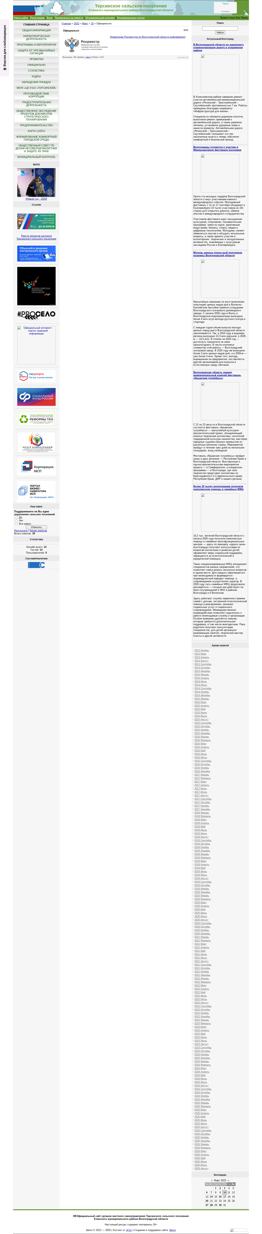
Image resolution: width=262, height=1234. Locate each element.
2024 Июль (200, 1082)
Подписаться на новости (69, 17)
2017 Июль (200, 792)
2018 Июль (200, 833)
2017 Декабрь (202, 809)
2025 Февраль (202, 1106)
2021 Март (200, 944)
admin (88, 57)
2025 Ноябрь (201, 1137)
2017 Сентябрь (203, 798)
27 (207, 1205)
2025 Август (201, 1127)
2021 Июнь (200, 954)
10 (92, 23)
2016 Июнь (200, 754)
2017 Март (200, 781)
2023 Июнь (200, 1037)
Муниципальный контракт (100, 17)
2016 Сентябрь (203, 760)
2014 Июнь (200, 681)
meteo (225, 11)
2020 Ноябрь (201, 930)
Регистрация (37, 17)
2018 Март (200, 819)
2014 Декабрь (202, 695)
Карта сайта (21, 17)
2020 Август (201, 919)
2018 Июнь (200, 830)
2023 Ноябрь (201, 1054)
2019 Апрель (201, 864)
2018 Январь (201, 812)
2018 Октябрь (202, 843)
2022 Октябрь (202, 1009)
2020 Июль (200, 916)
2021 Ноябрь (201, 971)
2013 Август (201, 660)
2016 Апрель (201, 747)
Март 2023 (220, 1180)
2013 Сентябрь (203, 664)
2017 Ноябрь (201, 805)
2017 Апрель (201, 785)
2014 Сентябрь (203, 688)
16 (220, 1196)
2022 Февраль (202, 982)
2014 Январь (201, 674)
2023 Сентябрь (203, 1047)
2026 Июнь (200, 1161)
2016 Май (199, 750)
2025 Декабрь (202, 1140)
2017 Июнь (200, 788)
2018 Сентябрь (203, 840)
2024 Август (201, 1085)
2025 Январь (201, 1102)
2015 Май (199, 709)
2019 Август (201, 878)
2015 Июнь (200, 712)
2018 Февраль (202, 816)
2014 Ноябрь (201, 691)
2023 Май (199, 1033)
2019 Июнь (200, 871)
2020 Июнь (200, 912)
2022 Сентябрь (203, 1006)
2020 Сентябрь (203, 923)
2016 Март (200, 743)
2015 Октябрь (202, 726)
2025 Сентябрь (203, 1130)
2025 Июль (200, 1123)
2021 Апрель (201, 947)
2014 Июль (200, 684)
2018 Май (199, 826)
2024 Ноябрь (201, 1096)
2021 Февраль (202, 940)
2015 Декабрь (202, 733)
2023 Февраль (202, 1023)
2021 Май (199, 950)
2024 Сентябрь (203, 1089)
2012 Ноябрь (201, 650)
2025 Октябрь (202, 1133)
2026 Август (201, 1168)
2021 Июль (200, 957)
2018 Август (201, 836)
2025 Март (200, 1109)
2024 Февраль (202, 1064)
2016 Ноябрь (201, 767)
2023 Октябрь (202, 1051)
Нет (21, 520)
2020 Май (199, 909)
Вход (50, 17)
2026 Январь (201, 1144)
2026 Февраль (202, 1147)
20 (207, 1200)
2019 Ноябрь (201, 888)
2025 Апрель (201, 1113)
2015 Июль (200, 716)
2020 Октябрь (202, 926)
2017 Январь (201, 774)
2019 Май (199, 868)
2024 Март (200, 1068)
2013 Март (200, 653)
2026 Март (200, 1151)
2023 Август (201, 1044)
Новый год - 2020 (36, 198)
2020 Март (200, 902)
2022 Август (201, 1002)
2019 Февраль (202, 857)
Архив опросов (38, 530)
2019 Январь (201, 854)
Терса (225, 3)
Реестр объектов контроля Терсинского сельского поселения (36, 237)
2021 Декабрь (202, 975)
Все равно (25, 523)
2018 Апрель (201, 823)
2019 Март (200, 861)
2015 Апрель (201, 705)
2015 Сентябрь (203, 722)
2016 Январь (201, 736)
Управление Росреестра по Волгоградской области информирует (148, 36)
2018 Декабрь (202, 850)
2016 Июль (200, 757)
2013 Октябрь (202, 667)
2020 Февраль (202, 899)
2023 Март (200, 1026)
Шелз (172, 1230)
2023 (76, 23)
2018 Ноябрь (201, 847)
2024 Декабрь (202, 1099)
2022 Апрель (201, 988)
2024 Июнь (200, 1078)
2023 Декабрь (202, 1058)
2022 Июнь (200, 995)
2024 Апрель (201, 1071)
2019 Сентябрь (203, 881)
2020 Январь (201, 895)
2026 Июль (200, 1165)
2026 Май (199, 1158)
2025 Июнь (200, 1120)
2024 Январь (201, 1061)
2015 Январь (201, 698)
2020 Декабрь (202, 933)
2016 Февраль (202, 740)
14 (211, 1196)
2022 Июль (200, 999)
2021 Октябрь (202, 968)
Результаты (21, 530)
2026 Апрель (201, 1154)
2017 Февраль (202, 778)
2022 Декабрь (202, 1016)
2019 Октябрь (202, 885)
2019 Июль (200, 874)
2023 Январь (201, 1020)
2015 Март (200, 702)
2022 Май (199, 992)
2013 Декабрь (202, 671)
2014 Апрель (201, 678)
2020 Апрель (201, 906)
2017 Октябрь (202, 802)
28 (211, 1205)
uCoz (129, 1230)
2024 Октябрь (202, 1092)
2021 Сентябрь (203, 964)
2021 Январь (201, 937)
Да (20, 517)
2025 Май (199, 1116)
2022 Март (200, 985)
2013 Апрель (201, 657)
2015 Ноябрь (201, 729)
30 (220, 1205)
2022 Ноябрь (201, 1013)
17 (224, 1196)
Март (85, 23)
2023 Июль (200, 1040)
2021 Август (201, 961)
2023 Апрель (201, 1030)
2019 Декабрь (202, 892)
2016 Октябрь (202, 764)
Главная (66, 23)
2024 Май (199, 1075)
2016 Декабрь (202, 771)
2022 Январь (201, 978)
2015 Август (201, 719)
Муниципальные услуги (130, 17)
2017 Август (201, 795)
